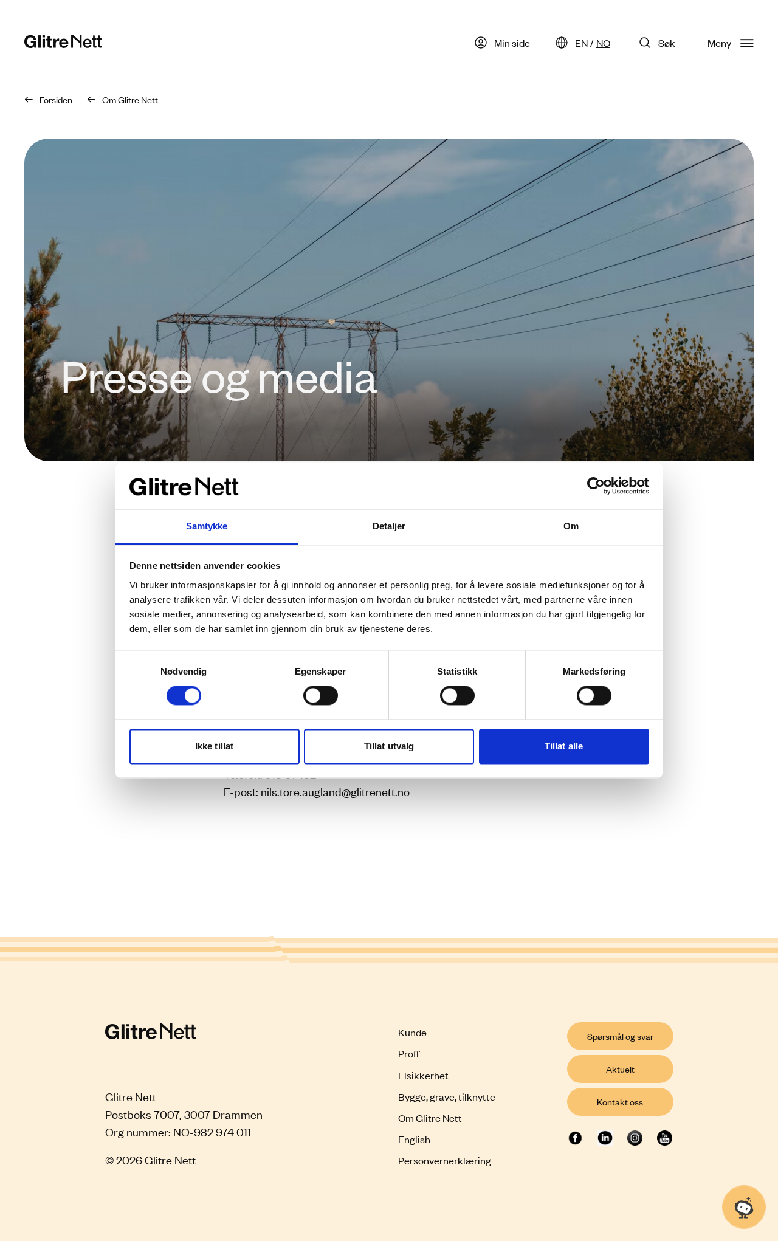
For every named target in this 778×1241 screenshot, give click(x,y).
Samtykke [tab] (207, 526)
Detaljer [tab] (389, 526)
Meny (719, 42)
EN (581, 42)
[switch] (320, 696)
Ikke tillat (214, 746)
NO (603, 42)
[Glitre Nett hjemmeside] (63, 43)
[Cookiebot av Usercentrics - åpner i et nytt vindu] (596, 486)
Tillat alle (564, 746)
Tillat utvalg (389, 746)
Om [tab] (571, 526)
